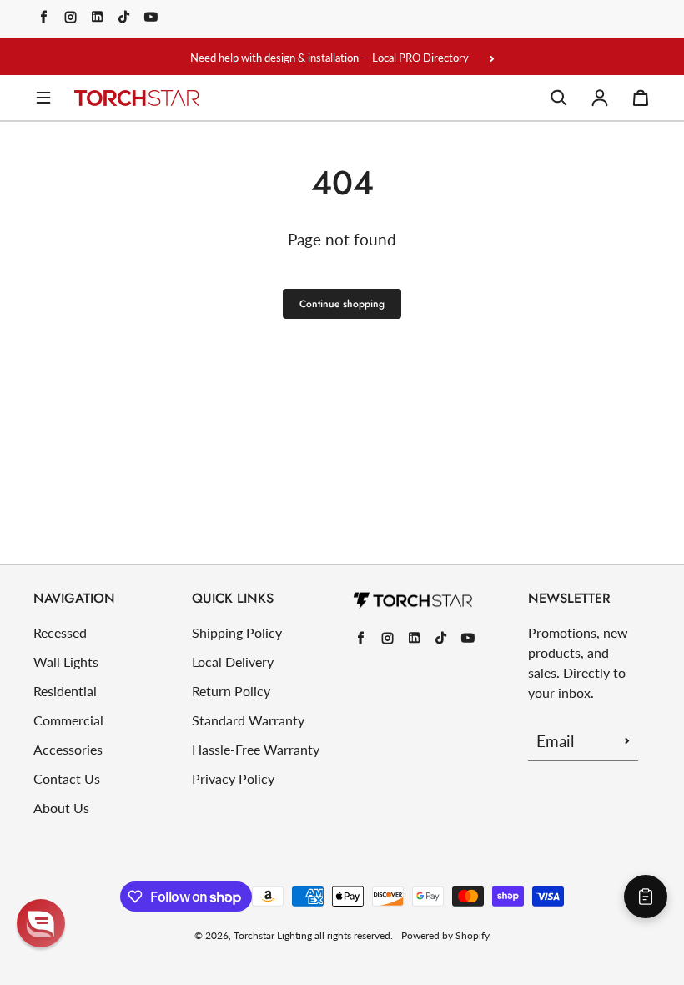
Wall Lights (65, 661)
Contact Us (66, 778)
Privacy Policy (233, 778)
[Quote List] (645, 896)
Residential (65, 691)
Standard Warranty (248, 720)
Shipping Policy (237, 632)
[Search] (559, 98)
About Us (61, 808)
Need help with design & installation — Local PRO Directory (329, 57)
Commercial (68, 720)
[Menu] (43, 98)
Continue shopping (342, 303)
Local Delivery (233, 661)
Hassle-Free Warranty (255, 749)
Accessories (68, 749)
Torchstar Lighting (273, 935)
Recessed (60, 632)
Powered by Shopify (445, 935)
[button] (41, 923)
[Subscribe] (627, 740)
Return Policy (231, 691)
